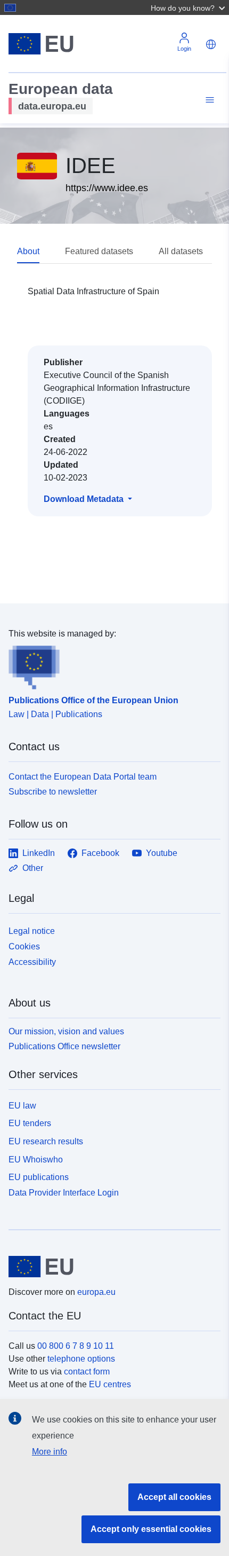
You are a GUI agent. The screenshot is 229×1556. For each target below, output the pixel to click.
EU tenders (30, 1123)
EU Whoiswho (36, 1159)
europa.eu (96, 1291)
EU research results (46, 1141)
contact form (87, 1371)
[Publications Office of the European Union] (110, 664)
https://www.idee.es (107, 188)
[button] (189, 7)
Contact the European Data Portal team (83, 776)
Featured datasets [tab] (99, 251)
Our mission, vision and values (66, 1031)
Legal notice (32, 931)
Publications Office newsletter (64, 1046)
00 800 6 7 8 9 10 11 (75, 1345)
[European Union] (110, 1266)
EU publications (39, 1177)
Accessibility (32, 961)
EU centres (110, 1384)
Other (32, 868)
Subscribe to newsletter (53, 791)
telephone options (81, 1358)
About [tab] (28, 251)
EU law (22, 1105)
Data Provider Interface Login (64, 1192)
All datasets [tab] (181, 251)
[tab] (41, 252)
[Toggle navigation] (208, 100)
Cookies (24, 946)
